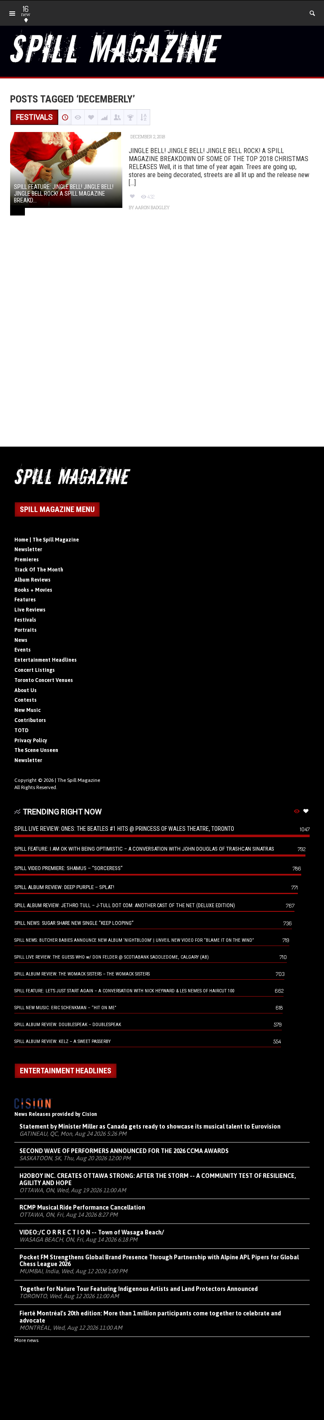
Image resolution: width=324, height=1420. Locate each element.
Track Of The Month (38, 570)
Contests (25, 700)
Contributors (30, 720)
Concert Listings (34, 670)
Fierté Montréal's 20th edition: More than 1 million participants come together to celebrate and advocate (150, 1317)
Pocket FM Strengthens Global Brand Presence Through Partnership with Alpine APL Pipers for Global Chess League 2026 (159, 1261)
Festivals (25, 620)
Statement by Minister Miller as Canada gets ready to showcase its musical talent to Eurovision (150, 1126)
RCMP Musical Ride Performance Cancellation (82, 1207)
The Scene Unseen (36, 750)
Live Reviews (30, 610)
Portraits (25, 630)
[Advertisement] (162, 340)
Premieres (26, 560)
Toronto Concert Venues (43, 680)
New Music (27, 710)
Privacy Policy (30, 741)
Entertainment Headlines (45, 660)
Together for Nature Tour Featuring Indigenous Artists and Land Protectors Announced (138, 1288)
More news (26, 1340)
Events (22, 650)
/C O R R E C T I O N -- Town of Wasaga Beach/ (91, 1232)
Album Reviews (32, 580)
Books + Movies (33, 590)
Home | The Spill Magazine (46, 540)
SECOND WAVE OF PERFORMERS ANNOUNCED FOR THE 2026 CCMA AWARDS (124, 1151)
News (20, 640)
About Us (25, 690)
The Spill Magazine (78, 780)
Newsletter (28, 549)
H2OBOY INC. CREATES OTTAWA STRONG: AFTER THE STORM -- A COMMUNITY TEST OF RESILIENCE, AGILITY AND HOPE (157, 1179)
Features (25, 600)
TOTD (21, 730)
